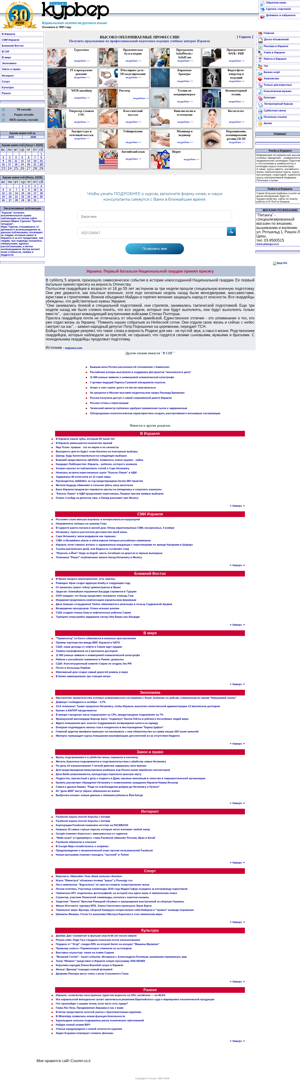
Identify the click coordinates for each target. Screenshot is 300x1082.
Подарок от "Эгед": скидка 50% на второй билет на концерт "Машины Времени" (107, 944)
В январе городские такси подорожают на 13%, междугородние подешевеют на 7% (109, 714)
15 (41, 160)
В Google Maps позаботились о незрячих (82, 846)
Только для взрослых (278, 84)
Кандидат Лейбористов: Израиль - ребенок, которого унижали (96, 464)
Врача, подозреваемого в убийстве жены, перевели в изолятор (97, 757)
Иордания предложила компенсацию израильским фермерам (96, 599)
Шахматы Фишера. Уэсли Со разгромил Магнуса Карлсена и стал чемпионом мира (109, 914)
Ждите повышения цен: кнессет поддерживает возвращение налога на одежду (107, 723)
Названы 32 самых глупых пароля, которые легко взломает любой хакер (103, 829)
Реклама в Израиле (276, 46)
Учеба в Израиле (274, 52)
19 (22, 164)
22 (41, 164)
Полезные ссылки (275, 116)
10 (9, 160)
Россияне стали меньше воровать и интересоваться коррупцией (98, 519)
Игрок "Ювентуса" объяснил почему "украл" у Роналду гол (94, 880)
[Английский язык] (133, 155)
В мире (6, 57)
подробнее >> (82, 60)
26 (3, 200)
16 (3, 164)
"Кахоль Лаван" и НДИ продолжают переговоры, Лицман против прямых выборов (110, 493)
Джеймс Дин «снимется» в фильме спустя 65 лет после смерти (96, 935)
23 (28, 196)
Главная (269, 33)
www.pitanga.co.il (267, 244)
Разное (6, 93)
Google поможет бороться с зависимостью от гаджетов (92, 833)
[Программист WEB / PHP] (236, 57)
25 (41, 196)
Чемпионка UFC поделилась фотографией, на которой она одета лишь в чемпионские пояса (116, 893)
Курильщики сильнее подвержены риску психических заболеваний (100, 1020)
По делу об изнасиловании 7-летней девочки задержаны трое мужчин (101, 765)
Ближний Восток (13, 45)
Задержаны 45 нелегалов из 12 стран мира (83, 476)
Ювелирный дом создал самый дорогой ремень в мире (92, 672)
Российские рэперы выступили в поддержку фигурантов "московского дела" (140, 372)
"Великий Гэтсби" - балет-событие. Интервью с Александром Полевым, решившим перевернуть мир (121, 956)
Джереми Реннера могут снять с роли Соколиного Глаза (92, 973)
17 (9, 164)
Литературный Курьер (278, 103)
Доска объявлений (276, 39)
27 (10, 200)
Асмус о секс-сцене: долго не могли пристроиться (123, 387)
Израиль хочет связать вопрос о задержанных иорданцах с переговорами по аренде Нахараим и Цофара (124, 544)
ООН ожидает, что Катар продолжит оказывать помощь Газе (95, 595)
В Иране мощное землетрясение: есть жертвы (85, 578)
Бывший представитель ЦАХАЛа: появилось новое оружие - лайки (99, 459)
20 (28, 164)
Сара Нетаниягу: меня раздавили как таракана (86, 536)
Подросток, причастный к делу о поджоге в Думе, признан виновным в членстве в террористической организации (130, 778)
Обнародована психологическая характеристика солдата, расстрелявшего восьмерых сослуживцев (155, 413)
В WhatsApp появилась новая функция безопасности (90, 1016)
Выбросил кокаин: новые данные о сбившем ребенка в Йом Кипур (99, 795)
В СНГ (6, 51)
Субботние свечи (275, 110)
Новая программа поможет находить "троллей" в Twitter (92, 854)
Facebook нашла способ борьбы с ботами (83, 816)
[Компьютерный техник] (236, 98)
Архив (268, 123)
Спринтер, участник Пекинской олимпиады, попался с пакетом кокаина (102, 897)
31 (35, 200)
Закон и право (11, 69)
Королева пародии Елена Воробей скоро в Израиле (89, 965)
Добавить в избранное (281, 15)
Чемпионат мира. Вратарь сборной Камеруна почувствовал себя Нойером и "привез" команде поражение (125, 909)
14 (35, 160)
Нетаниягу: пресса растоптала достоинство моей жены (91, 532)
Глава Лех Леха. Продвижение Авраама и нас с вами (90, 1007)
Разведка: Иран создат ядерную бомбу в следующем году (93, 583)
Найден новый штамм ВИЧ (73, 1024)
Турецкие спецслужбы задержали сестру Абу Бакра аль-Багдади (98, 616)
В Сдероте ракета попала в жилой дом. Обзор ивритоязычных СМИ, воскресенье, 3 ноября (115, 527)
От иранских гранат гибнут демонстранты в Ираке (88, 587)
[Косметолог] (237, 118)
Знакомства (271, 78)
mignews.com (73, 348)
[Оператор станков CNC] (82, 118)
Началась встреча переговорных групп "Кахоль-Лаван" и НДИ (96, 472)
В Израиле (8, 34)
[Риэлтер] (125, 98)
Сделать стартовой (278, 8)
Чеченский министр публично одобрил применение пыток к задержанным (138, 408)
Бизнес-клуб (272, 72)
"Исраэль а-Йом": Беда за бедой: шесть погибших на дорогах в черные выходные (109, 553)
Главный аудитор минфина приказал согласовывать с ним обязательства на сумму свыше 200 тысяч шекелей (127, 731)
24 (35, 196)
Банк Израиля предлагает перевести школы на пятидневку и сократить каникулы (108, 489)
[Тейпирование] (133, 138)
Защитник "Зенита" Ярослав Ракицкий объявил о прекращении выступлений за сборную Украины (120, 901)
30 (28, 200)
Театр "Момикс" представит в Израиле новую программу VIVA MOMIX (100, 961)
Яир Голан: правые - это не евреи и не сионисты (87, 447)
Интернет (8, 75)
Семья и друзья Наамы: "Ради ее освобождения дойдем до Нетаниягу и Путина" (108, 786)
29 (22, 200)
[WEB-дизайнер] (82, 94)
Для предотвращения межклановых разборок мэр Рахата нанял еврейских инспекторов (113, 769)
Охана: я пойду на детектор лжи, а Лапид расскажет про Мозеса (97, 497)
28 (16, 200)
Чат (266, 65)
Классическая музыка (277, 91)
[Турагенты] (82, 57)
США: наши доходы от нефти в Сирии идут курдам (89, 646)
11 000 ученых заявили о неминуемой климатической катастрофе (132, 377)
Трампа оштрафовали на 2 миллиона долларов (87, 651)
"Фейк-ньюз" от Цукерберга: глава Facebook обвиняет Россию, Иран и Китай (105, 837)
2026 (33, 137)
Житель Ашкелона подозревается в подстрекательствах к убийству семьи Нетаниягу (111, 761)
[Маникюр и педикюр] (185, 138)
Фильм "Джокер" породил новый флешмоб (84, 969)
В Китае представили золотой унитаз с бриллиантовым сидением (98, 1012)
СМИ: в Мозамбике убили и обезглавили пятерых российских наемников (103, 540)
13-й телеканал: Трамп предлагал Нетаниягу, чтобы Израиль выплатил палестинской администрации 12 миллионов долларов (138, 706)
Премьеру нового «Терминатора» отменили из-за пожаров (94, 948)
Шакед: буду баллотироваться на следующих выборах (91, 455)
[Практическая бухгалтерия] (133, 57)
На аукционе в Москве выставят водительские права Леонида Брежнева (137, 392)
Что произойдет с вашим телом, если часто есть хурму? (92, 1003)
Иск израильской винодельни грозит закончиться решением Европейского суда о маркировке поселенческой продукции (135, 999)
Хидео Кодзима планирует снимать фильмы (84, 1033)
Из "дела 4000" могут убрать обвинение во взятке (88, 791)
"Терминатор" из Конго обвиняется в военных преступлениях (96, 638)
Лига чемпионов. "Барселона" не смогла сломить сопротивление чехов (102, 884)
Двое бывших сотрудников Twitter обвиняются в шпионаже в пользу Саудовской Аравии (114, 604)
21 (35, 164)
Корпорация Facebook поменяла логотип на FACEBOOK (92, 825)
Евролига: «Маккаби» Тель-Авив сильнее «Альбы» (89, 876)
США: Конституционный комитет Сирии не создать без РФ (93, 663)
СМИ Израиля (10, 39)
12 (22, 160)
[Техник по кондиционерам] (185, 98)
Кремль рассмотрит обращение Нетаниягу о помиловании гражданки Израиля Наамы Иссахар (117, 782)
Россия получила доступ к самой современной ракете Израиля (131, 397)
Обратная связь (276, 2)
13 (28, 160)
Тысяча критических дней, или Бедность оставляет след (92, 548)
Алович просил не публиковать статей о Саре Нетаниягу (92, 468)
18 (16, 164)
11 (16, 160)
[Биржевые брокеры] (185, 77)
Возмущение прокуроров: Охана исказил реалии (87, 608)
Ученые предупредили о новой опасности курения (89, 1028)
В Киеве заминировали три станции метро (83, 676)
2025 (11, 137)
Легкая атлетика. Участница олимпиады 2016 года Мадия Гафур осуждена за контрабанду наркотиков (122, 888)
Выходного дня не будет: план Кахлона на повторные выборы (97, 451)
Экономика (9, 63)
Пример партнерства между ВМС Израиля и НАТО (88, 642)
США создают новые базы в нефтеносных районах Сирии (93, 612)
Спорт (6, 81)
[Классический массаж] (133, 118)
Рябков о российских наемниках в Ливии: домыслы (90, 659)
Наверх (237, 505)
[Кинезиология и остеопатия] (185, 118)
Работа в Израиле (275, 58)
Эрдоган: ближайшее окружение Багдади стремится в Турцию (96, 591)
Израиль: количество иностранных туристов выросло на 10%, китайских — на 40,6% (110, 995)
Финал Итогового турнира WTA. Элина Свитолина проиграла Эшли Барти (104, 905)
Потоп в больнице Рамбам (73, 667)
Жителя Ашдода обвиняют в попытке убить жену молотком (94, 485)
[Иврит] (177, 159)
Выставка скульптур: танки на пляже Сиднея (85, 952)
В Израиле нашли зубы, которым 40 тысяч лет (85, 438)
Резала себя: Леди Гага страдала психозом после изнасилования (98, 939)
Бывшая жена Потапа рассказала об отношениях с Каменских (129, 367)
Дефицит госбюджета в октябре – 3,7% (81, 702)
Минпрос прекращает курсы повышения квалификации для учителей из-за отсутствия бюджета (118, 735)
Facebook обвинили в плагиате (76, 842)
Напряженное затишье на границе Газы (81, 523)
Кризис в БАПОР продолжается (76, 710)
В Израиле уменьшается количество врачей (84, 443)
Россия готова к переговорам (109, 403)
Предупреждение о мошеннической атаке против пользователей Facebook (104, 850)
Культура (8, 87)
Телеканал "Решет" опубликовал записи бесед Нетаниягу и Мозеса (99, 557)
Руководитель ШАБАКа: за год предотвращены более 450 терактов (99, 481)
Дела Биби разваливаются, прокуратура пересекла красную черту (98, 774)
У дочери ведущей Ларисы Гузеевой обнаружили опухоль (127, 382)
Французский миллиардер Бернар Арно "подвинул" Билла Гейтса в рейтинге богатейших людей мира (122, 718)
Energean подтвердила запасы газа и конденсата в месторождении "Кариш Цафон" (110, 727)
